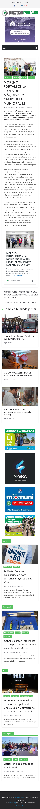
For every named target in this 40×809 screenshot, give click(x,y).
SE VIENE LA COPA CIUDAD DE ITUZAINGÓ (19, 303)
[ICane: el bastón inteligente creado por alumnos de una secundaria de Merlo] (20, 620)
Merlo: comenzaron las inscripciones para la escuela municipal (17, 412)
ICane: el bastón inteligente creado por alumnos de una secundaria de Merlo (19, 644)
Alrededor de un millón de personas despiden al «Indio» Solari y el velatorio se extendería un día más (19, 706)
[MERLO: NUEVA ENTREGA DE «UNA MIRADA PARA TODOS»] (20, 352)
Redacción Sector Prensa (25, 108)
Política (23, 77)
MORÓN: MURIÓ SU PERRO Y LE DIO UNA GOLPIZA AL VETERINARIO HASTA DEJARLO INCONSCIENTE (21, 295)
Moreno (16, 77)
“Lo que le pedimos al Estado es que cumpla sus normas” (19, 337)
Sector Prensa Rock (27, 696)
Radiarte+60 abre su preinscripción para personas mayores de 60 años (17, 577)
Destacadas (8, 77)
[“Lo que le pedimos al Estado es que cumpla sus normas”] (20, 315)
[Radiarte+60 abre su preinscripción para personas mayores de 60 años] (20, 554)
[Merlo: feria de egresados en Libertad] (20, 746)
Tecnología (7, 636)
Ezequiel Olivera (22, 652)
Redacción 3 (20, 586)
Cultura (6, 696)
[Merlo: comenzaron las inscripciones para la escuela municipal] (20, 388)
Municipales (23, 759)
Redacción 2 (18, 715)
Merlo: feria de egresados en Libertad (18, 765)
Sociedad (31, 77)
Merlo (18, 633)
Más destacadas (8, 633)
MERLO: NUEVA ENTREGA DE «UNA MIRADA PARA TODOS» (18, 374)
